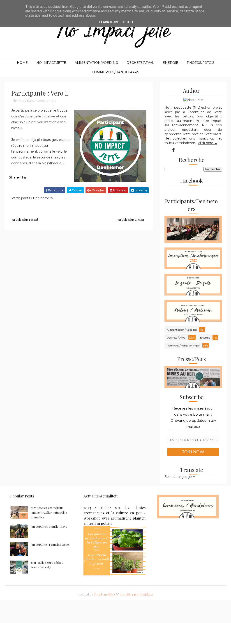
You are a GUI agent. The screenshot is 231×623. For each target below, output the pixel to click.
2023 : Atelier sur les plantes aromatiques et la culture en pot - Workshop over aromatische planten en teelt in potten (114, 515)
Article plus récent (25, 219)
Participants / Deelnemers (37, 100)
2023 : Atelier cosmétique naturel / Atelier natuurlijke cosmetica (48, 512)
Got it (128, 22)
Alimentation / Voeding (182, 329)
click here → (207, 143)
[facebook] (173, 150)
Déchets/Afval (140, 63)
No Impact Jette (51, 63)
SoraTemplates (104, 594)
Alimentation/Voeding (96, 63)
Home (22, 63)
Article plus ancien (131, 219)
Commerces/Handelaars (115, 72)
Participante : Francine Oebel (49, 544)
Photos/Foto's (200, 63)
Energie (170, 63)
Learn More (109, 22)
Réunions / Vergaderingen (183, 345)
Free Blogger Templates (137, 594)
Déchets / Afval (176, 337)
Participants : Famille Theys (48, 526)
